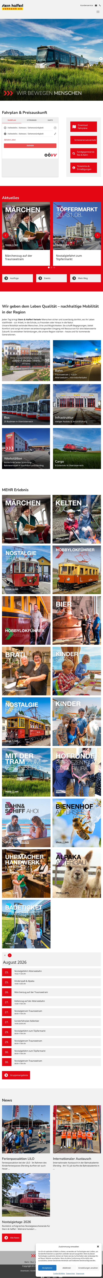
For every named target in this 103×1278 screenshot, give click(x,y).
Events (47, 278)
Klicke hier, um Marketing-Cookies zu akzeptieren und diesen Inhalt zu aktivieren (26, 361)
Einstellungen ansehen (88, 1268)
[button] (98, 1246)
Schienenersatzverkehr (85, 140)
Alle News (14, 1237)
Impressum (80, 1273)
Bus (32, 1262)
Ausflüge (14, 278)
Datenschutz (70, 1273)
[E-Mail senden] (96, 5)
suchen (30, 146)
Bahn (26, 1262)
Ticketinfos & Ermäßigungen (84, 168)
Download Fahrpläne (83, 127)
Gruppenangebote (19, 1075)
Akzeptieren (47, 1268)
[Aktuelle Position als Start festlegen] (55, 127)
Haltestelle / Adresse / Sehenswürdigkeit (25, 128)
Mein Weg (83, 278)
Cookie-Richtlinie (59, 1273)
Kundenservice (86, 5)
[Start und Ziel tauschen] (55, 133)
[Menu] (98, 12)
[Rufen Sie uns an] (100, 5)
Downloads (24, 1271)
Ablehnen (67, 1268)
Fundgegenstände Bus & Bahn (85, 153)
